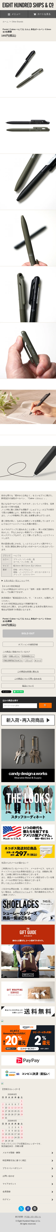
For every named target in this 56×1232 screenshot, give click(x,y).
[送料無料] (28, 1016)
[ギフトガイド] (28, 977)
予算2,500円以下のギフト (13, 660)
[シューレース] (28, 920)
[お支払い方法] (28, 1065)
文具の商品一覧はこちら (14, 581)
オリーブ (38, 660)
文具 (5, 656)
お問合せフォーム (21, 892)
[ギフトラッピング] (28, 1002)
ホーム (5, 22)
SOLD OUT (28, 633)
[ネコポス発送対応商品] (28, 857)
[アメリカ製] (28, 840)
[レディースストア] (2, 1083)
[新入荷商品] (28, 725)
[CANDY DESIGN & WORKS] (28, 781)
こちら (12, 883)
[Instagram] (2, 1021)
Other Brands (17, 22)
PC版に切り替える (32, 1217)
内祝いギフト (14, 656)
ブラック (28, 660)
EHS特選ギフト (28, 656)
